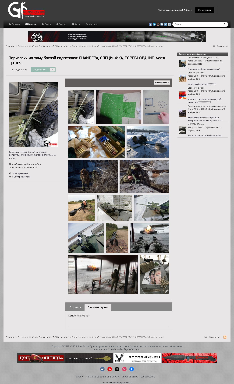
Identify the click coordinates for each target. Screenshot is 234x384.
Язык (79, 376)
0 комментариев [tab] (98, 307)
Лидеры (62, 24)
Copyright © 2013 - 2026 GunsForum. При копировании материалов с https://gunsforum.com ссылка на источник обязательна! (117, 346)
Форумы (15, 24)
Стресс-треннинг (196, 73)
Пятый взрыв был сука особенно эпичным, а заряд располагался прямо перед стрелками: (148, 246)
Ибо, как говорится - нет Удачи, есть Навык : (80, 117)
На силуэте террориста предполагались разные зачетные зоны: (154, 287)
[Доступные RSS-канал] (225, 337)
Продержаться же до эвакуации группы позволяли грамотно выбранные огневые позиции (207, 106)
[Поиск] (224, 24)
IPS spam (106, 382)
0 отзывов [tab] (75, 307)
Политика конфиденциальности (102, 376)
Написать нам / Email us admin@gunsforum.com (117, 349)
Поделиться (20, 69)
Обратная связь (130, 376)
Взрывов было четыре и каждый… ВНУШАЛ (92, 287)
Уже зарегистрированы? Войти (174, 10)
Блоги (77, 24)
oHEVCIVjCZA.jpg (196, 124)
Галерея (32, 24)
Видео (47, 24)
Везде (214, 24)
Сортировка (161, 82)
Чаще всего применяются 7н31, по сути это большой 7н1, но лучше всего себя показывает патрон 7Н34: (93, 151)
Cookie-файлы (148, 376)
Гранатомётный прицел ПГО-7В (203, 57)
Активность (91, 24)
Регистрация (204, 10)
